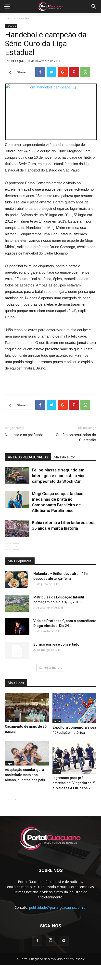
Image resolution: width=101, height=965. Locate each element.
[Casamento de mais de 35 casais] (27, 707)
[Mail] (64, 941)
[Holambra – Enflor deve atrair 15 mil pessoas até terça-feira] (16, 579)
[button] (94, 6)
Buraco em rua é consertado (56, 644)
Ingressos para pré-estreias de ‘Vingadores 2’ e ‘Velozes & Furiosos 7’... (73, 783)
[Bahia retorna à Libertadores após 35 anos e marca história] (17, 528)
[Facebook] (37, 941)
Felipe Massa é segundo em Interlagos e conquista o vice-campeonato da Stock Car (59, 476)
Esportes (23, 18)
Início (8, 18)
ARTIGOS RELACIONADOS (28, 457)
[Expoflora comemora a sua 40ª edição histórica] (74, 708)
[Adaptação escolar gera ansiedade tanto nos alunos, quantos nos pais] (27, 753)
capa (9, 720)
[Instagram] (50, 941)
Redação (17, 61)
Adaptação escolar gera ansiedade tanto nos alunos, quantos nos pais (25, 775)
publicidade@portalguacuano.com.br (58, 907)
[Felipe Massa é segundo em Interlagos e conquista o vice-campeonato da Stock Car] (17, 475)
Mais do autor (64, 457)
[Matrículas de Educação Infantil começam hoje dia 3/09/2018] (17, 603)
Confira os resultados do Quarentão (76, 437)
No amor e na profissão (24, 435)
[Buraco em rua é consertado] (17, 650)
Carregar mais (49, 668)
